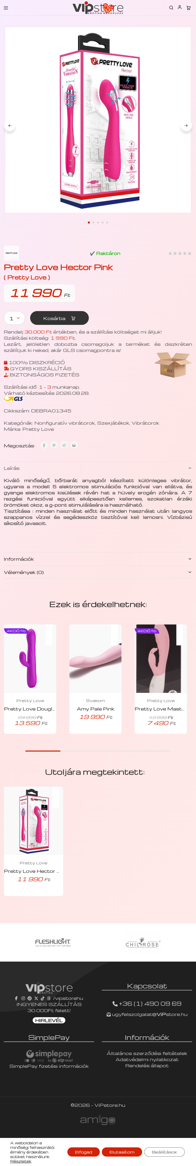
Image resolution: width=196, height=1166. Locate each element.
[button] (51, 631)
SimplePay (49, 1037)
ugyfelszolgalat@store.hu (149, 1014)
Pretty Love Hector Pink (36, 871)
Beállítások (164, 1152)
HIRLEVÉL (49, 1020)
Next (186, 125)
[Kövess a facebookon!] (17, 998)
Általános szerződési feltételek (147, 1053)
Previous (9, 125)
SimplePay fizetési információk (49, 1066)
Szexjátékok (113, 423)
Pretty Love (38, 429)
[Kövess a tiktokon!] (42, 998)
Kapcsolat (147, 985)
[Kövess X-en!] (36, 998)
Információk (19, 559)
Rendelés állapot (147, 1065)
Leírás (11, 468)
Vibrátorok (145, 423)
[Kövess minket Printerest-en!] (30, 998)
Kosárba (55, 318)
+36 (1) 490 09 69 (150, 1003)
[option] (53, 942)
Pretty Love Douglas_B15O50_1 (47, 708)
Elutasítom (121, 1152)
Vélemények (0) (24, 572)
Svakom (95, 700)
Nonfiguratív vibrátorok (64, 423)
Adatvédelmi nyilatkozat (147, 1059)
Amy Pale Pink (95, 708)
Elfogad (83, 1152)
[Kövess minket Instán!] (23, 998)
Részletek (20, 1161)
